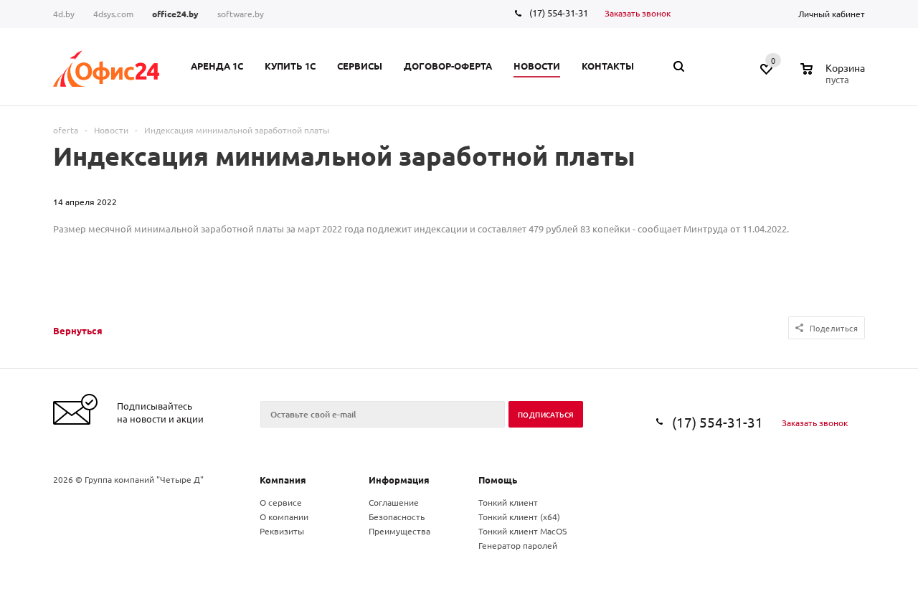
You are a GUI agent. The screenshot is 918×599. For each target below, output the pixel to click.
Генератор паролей (517, 545)
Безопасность (397, 516)
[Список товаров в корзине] (834, 77)
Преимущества (399, 531)
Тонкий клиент (508, 502)
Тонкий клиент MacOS (522, 531)
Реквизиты (282, 531)
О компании (284, 516)
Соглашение (394, 502)
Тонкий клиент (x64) (519, 516)
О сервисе (281, 502)
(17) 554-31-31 (558, 12)
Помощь (497, 479)
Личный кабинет (831, 13)
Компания (283, 479)
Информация (399, 479)
